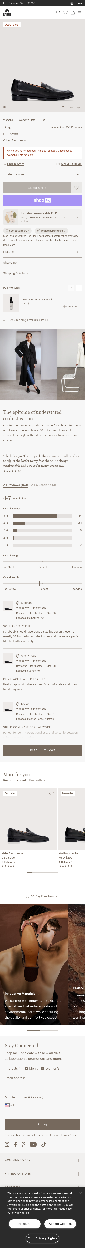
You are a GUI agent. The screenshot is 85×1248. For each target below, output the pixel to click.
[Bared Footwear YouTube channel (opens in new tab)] (33, 1144)
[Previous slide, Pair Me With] (71, 288)
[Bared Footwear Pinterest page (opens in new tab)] (23, 1144)
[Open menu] (80, 13)
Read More (9, 245)
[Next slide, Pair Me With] (79, 288)
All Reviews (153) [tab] (15, 485)
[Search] (58, 13)
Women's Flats (27, 120)
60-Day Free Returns (14, 3)
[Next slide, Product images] (78, 107)
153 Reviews (74, 127)
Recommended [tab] (14, 780)
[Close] (80, 1193)
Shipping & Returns (15, 273)
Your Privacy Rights (42, 1238)
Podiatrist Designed (52, 231)
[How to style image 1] (28, 364)
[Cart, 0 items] (73, 13)
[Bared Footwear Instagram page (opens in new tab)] (7, 1144)
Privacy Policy (68, 1135)
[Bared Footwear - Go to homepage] (7, 12)
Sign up (42, 1124)
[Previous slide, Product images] (71, 107)
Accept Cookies (60, 1223)
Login (79, 3)
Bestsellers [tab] (37, 780)
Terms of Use (48, 1135)
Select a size (37, 187)
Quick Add (72, 306)
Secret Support (18, 231)
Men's (33, 1068)
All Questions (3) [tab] (43, 485)
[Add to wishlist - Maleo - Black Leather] (51, 793)
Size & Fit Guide (71, 164)
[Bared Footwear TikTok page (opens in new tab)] (43, 1144)
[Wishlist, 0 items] (65, 13)
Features (8, 252)
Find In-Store (15, 164)
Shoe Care (10, 262)
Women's (8, 120)
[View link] (34, 964)
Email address (16, 1078)
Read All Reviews (42, 750)
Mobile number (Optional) (24, 1097)
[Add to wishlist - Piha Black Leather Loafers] (76, 187)
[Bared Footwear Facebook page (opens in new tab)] (15, 1144)
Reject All (25, 1223)
